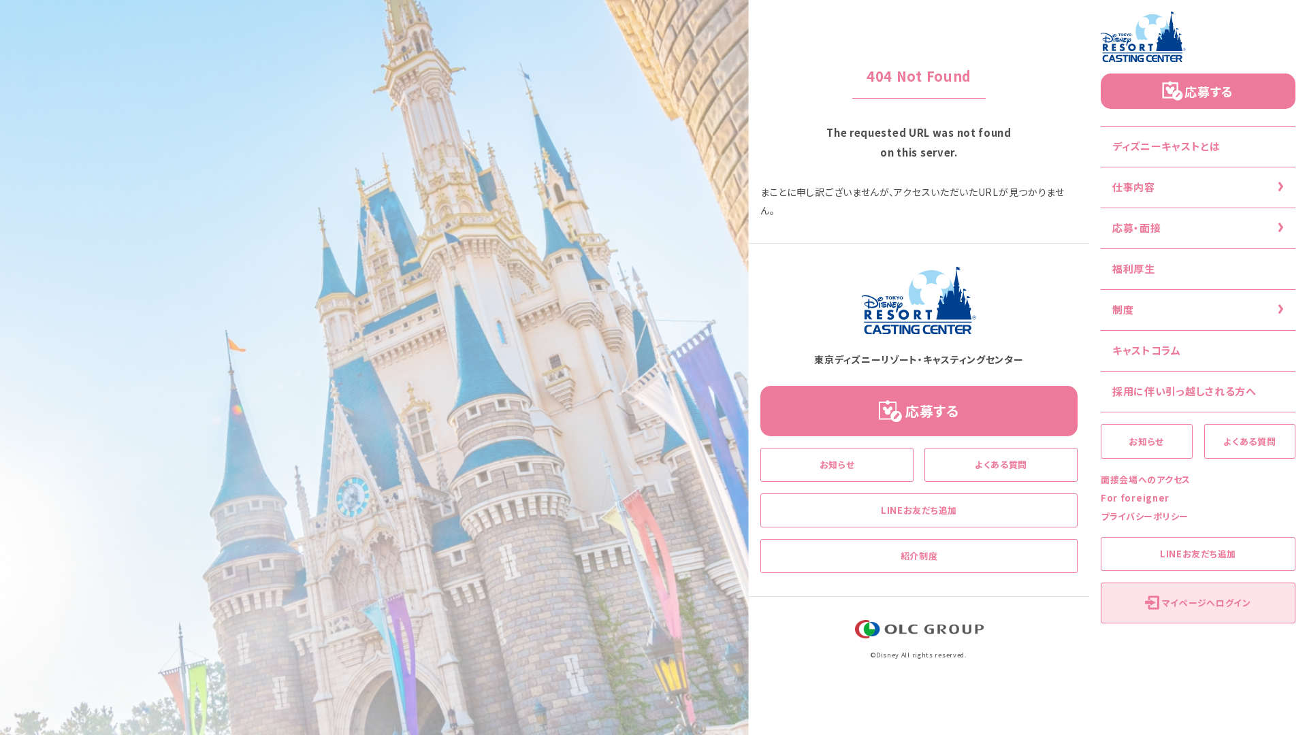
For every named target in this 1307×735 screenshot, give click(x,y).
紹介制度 (919, 555)
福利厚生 (1133, 268)
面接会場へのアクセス (1146, 479)
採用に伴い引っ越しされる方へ (1184, 391)
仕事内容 (1133, 187)
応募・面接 (1136, 227)
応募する (1208, 91)
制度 (1122, 309)
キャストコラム (1146, 350)
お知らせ (1146, 441)
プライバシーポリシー (1145, 516)
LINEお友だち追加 (1198, 553)
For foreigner (1135, 497)
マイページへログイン (1206, 602)
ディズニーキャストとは (1166, 146)
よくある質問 (1249, 441)
